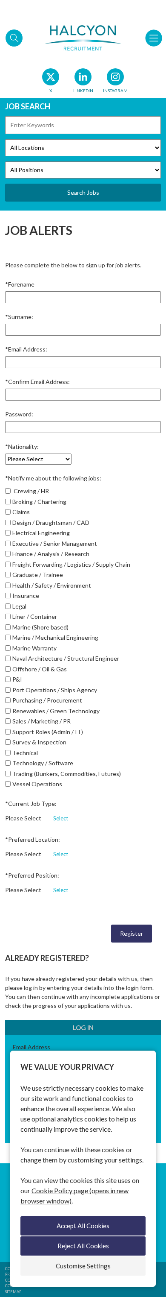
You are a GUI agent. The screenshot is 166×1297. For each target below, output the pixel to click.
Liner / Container (34, 616)
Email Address (31, 1047)
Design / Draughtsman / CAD (50, 522)
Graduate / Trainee (37, 574)
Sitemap (13, 1291)
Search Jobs (83, 192)
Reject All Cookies (83, 1246)
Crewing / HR (30, 491)
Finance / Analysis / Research (50, 553)
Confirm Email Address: (37, 381)
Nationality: (22, 446)
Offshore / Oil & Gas (39, 669)
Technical (25, 752)
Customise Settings (83, 1266)
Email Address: (26, 349)
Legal (19, 606)
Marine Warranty (34, 648)
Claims (21, 511)
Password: (19, 414)
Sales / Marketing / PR (41, 721)
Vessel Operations (37, 784)
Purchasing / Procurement (47, 700)
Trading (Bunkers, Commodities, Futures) (66, 773)
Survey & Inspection (39, 742)
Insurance (25, 595)
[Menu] (153, 38)
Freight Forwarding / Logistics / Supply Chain (71, 564)
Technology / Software (42, 763)
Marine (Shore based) (40, 627)
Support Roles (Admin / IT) (47, 731)
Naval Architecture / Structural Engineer (65, 658)
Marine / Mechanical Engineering (55, 637)
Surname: (19, 316)
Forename (19, 284)
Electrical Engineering (41, 532)
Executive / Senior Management (54, 543)
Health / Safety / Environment (51, 585)
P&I (17, 679)
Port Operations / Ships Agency (54, 690)
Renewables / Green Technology (56, 710)
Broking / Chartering (39, 501)
